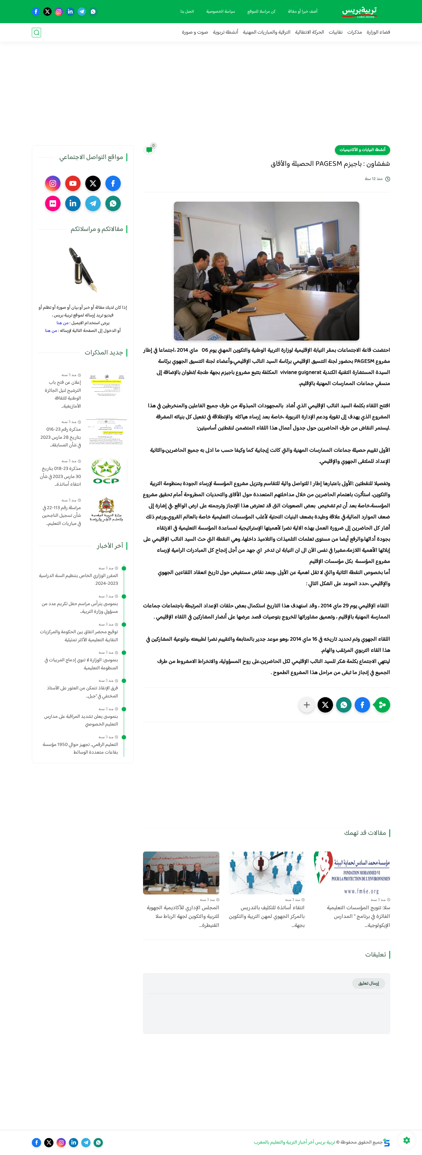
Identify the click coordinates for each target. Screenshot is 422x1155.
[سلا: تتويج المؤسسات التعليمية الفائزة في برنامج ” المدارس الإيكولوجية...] (352, 873)
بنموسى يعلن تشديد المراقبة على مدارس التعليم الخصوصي (81, 721)
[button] (362, 705)
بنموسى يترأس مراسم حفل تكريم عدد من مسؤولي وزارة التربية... (80, 608)
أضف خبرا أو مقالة (303, 11)
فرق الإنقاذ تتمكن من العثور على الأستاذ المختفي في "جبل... (82, 692)
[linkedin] (70, 11)
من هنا (63, 323)
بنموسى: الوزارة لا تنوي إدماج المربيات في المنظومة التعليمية (81, 664)
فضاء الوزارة (378, 32)
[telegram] (82, 11)
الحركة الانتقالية (309, 32)
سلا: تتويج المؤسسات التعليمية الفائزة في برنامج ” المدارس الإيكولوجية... (358, 917)
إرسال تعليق (368, 983)
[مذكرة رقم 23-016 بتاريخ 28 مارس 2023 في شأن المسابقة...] (106, 431)
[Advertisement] (211, 97)
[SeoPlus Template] (386, 1142)
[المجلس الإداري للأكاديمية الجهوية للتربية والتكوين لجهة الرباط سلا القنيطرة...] (181, 873)
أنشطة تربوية (225, 32)
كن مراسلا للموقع (261, 11)
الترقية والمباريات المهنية (266, 32)
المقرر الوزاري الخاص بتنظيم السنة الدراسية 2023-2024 (78, 580)
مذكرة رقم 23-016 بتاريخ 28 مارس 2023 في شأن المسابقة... (60, 438)
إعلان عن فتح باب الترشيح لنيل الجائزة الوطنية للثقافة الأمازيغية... (63, 394)
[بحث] (36, 32)
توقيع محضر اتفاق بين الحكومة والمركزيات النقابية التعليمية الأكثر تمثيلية (79, 636)
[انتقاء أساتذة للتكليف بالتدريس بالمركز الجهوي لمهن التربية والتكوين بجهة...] (267, 873)
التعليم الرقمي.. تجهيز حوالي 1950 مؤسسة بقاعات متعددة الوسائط (80, 749)
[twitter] (47, 11)
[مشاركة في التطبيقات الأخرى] (306, 705)
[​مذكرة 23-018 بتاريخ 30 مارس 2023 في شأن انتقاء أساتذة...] (106, 470)
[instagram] (59, 11)
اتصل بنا (187, 11)
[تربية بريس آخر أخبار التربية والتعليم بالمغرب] (359, 11)
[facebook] (36, 11)
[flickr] (53, 203)
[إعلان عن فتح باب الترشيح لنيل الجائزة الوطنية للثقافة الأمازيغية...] (106, 384)
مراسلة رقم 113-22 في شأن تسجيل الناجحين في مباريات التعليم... (61, 516)
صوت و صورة (195, 32)
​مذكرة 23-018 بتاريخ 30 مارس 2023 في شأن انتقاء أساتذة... (60, 477)
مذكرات (354, 32)
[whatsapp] (93, 11)
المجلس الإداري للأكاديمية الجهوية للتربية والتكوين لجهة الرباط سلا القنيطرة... (183, 917)
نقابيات (336, 32)
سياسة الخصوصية (220, 11)
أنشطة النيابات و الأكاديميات (363, 150)
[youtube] (73, 183)
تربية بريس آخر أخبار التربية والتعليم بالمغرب (294, 1142)
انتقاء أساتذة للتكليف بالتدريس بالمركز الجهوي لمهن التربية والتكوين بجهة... (267, 917)
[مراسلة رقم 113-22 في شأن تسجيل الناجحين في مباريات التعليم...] (106, 509)
